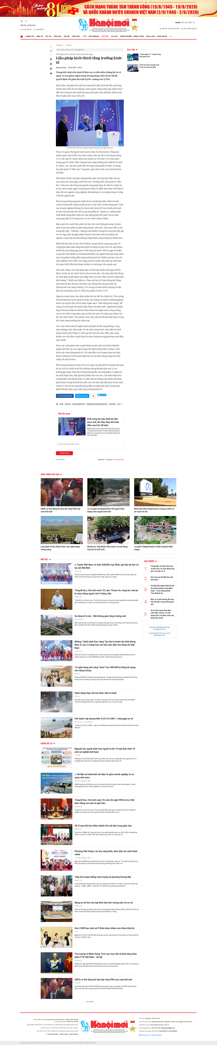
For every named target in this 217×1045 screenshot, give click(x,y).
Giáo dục (76, 36)
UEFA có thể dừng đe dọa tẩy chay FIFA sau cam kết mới (60, 510)
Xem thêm (90, 1002)
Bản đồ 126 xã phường (170, 29)
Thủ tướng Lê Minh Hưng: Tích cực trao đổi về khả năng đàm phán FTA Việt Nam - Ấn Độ (106, 955)
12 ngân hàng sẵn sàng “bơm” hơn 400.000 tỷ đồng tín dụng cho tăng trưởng (105, 669)
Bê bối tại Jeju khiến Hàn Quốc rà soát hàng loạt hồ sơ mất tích (107, 548)
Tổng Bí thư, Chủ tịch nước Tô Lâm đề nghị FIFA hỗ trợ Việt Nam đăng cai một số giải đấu (104, 802)
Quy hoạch (79, 619)
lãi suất (67, 404)
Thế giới (105, 36)
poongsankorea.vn (159, 629)
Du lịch (114, 36)
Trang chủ (59, 45)
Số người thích (119, 459)
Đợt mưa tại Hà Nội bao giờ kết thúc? (162, 578)
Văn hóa (57, 36)
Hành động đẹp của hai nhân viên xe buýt (96, 693)
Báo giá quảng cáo (168, 1028)
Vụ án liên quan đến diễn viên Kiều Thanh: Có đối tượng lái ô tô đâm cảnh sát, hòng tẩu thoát (162, 614)
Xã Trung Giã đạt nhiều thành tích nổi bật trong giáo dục (103, 825)
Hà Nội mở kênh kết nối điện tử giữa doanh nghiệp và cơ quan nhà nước (104, 776)
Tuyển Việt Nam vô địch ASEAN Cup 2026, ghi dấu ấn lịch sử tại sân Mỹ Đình (107, 566)
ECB (61, 404)
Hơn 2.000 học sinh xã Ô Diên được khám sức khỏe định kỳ (104, 928)
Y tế (84, 36)
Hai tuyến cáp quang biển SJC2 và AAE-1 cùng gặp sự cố (104, 718)
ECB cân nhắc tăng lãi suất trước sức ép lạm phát (149, 66)
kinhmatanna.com (159, 635)
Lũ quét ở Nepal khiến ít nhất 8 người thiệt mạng (153, 548)
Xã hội (67, 36)
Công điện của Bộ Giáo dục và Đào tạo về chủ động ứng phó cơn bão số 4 (162, 568)
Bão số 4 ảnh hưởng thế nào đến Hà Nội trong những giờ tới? (162, 601)
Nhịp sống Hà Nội (190, 29)
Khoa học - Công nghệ (156, 36)
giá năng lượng (122, 404)
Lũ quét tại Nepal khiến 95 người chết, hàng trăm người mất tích (106, 510)
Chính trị (30, 36)
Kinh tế (40, 36)
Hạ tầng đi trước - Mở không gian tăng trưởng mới (100, 616)
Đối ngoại (78, 807)
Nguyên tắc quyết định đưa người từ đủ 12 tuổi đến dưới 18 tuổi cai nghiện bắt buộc (105, 750)
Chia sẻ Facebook (66, 396)
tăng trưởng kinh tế (78, 404)
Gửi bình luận (64, 453)
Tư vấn (77, 755)
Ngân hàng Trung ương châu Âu (97, 404)
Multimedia (94, 36)
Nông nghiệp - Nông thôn (132, 36)
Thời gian (109, 459)
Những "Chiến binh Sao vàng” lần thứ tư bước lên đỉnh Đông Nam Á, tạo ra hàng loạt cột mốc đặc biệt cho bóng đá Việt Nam (105, 644)
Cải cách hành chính (83, 781)
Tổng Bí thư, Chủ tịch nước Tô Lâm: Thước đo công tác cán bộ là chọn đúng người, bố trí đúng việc (106, 592)
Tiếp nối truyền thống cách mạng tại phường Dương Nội (103, 877)
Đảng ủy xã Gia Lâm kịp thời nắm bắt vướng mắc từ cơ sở (104, 902)
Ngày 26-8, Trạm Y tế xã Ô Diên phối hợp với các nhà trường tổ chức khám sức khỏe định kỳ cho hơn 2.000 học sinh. (106, 936)
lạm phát (112, 404)
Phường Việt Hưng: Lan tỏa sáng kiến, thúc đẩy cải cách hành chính (106, 853)
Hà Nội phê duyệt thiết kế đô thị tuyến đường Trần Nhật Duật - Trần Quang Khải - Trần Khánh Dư (162, 589)
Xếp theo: (101, 459)
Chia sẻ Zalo (83, 396)
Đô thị (48, 36)
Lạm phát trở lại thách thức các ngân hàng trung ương (60, 548)
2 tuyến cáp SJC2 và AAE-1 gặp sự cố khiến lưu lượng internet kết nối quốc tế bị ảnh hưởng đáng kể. (106, 726)
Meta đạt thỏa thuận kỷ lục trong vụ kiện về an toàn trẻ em (154, 510)
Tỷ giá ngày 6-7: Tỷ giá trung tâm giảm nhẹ (150, 55)
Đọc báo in (27, 29)
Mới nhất (40, 29)
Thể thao (78, 571)
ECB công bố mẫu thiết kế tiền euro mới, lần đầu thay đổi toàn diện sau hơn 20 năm (103, 422)
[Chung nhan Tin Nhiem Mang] (150, 1035)
